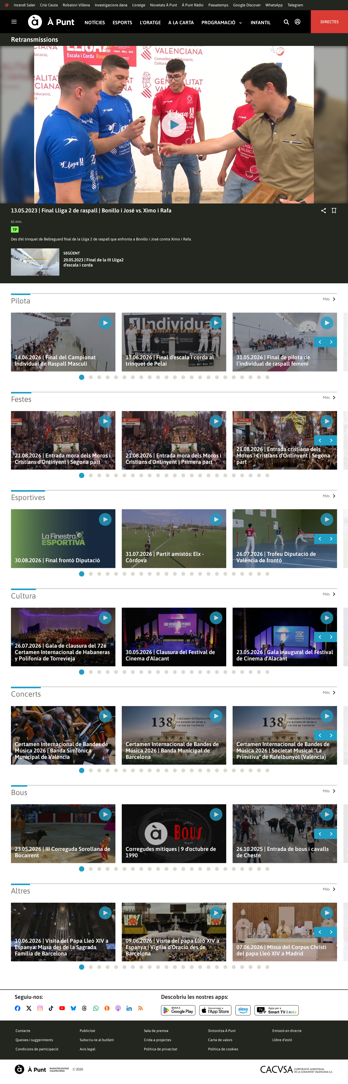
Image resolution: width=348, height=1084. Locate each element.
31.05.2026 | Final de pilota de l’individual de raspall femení (273, 360)
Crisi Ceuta (49, 5)
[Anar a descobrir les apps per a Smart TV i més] (277, 1010)
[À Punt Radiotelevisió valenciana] (42, 1069)
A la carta (181, 22)
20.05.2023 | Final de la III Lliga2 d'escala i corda (93, 262)
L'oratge (138, 5)
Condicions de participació (37, 1049)
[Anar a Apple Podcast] (119, 1008)
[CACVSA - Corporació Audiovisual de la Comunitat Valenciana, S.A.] (296, 1069)
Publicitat (87, 1031)
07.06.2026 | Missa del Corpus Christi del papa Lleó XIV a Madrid (281, 950)
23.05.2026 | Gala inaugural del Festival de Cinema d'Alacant (284, 655)
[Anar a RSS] (142, 1008)
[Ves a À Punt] (51, 22)
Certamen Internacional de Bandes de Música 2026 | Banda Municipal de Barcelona (172, 750)
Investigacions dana (111, 5)
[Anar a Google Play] (178, 1010)
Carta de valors (220, 1040)
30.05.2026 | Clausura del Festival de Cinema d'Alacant (170, 655)
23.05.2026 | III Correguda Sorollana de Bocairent (62, 852)
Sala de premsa (156, 1031)
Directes (329, 21)
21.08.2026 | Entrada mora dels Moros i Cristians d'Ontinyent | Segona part (63, 458)
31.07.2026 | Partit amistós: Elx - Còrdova (165, 557)
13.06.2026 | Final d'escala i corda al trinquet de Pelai (170, 360)
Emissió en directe (287, 1031)
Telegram (295, 5)
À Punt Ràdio (193, 5)
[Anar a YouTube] (63, 1008)
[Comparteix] (323, 210)
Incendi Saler (24, 5)
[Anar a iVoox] (108, 1008)
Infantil (261, 22)
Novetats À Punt (163, 5)
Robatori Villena (76, 5)
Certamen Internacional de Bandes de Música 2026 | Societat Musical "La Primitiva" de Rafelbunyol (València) (283, 750)
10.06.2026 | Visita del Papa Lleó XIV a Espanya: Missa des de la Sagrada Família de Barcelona (62, 947)
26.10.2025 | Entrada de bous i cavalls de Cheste (282, 852)
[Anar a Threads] (85, 1008)
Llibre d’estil (282, 1040)
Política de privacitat (160, 1049)
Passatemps (218, 5)
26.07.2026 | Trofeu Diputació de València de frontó (276, 557)
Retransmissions (34, 39)
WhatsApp (274, 5)
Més (326, 299)
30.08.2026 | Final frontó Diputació (57, 560)
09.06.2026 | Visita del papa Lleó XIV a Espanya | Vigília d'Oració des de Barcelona (172, 947)
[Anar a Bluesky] (74, 1008)
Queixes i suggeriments (34, 1040)
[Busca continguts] (286, 22)
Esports (122, 22)
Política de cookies (223, 1049)
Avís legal (87, 1049)
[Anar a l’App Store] (215, 1010)
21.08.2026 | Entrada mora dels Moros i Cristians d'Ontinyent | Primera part (173, 458)
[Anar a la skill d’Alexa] (243, 1010)
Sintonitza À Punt (222, 1031)
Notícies (95, 22)
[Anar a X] (30, 1008)
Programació (218, 22)
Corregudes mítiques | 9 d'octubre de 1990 (171, 852)
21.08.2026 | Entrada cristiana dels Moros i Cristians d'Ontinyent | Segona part (283, 455)
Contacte (23, 1031)
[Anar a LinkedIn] (130, 1008)
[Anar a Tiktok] (52, 1008)
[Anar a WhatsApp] (97, 1008)
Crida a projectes (157, 1040)
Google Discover (247, 5)
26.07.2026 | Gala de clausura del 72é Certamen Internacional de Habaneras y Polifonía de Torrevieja (62, 652)
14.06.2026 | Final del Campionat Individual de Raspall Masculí (55, 360)
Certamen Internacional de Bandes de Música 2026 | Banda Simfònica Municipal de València (61, 750)
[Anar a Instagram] (41, 1008)
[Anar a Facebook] (18, 1008)
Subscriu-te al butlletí (97, 1040)
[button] (81, 377)
